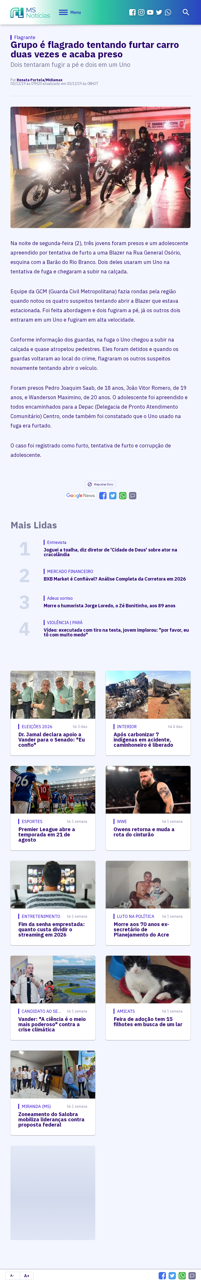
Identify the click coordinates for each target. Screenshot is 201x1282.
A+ (26, 1275)
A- (12, 1275)
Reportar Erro (103, 484)
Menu (75, 12)
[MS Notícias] (30, 13)
